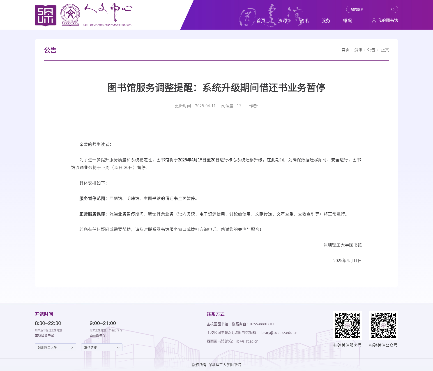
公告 (371, 50)
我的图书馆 (388, 20)
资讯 (358, 50)
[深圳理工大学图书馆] (84, 14)
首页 (345, 50)
